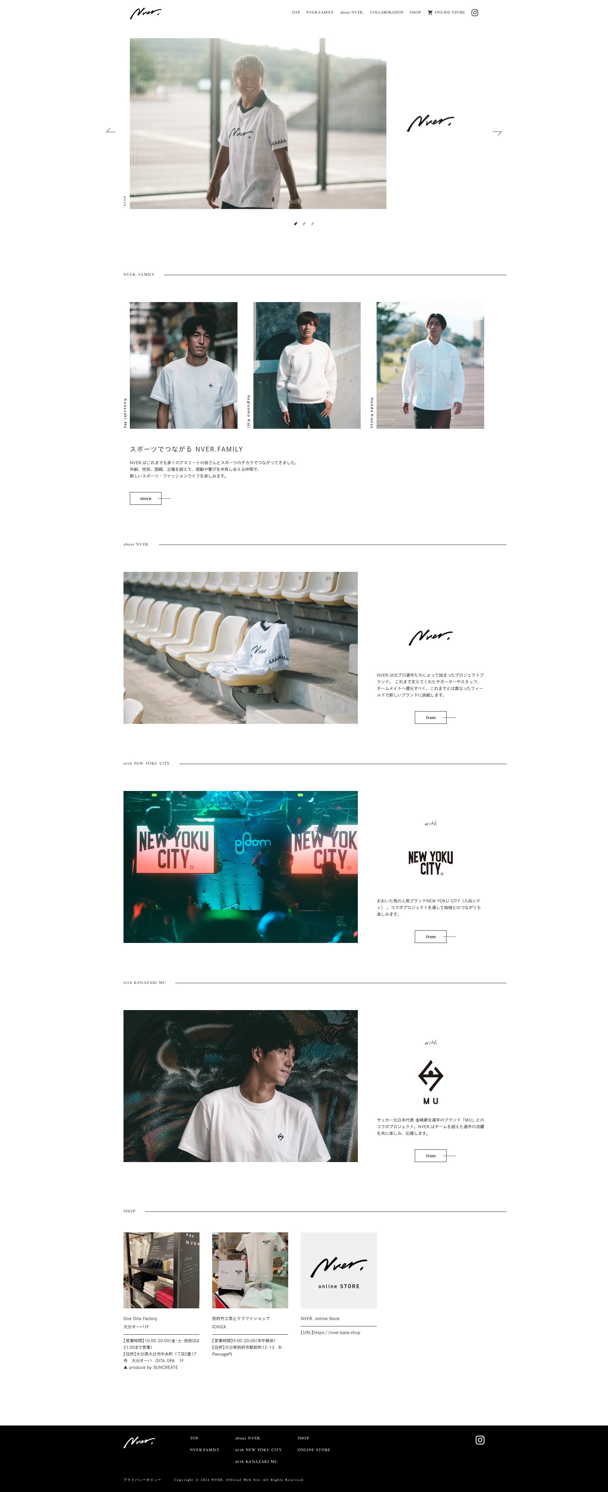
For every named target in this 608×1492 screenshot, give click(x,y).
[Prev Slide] (110, 131)
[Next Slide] (497, 131)
